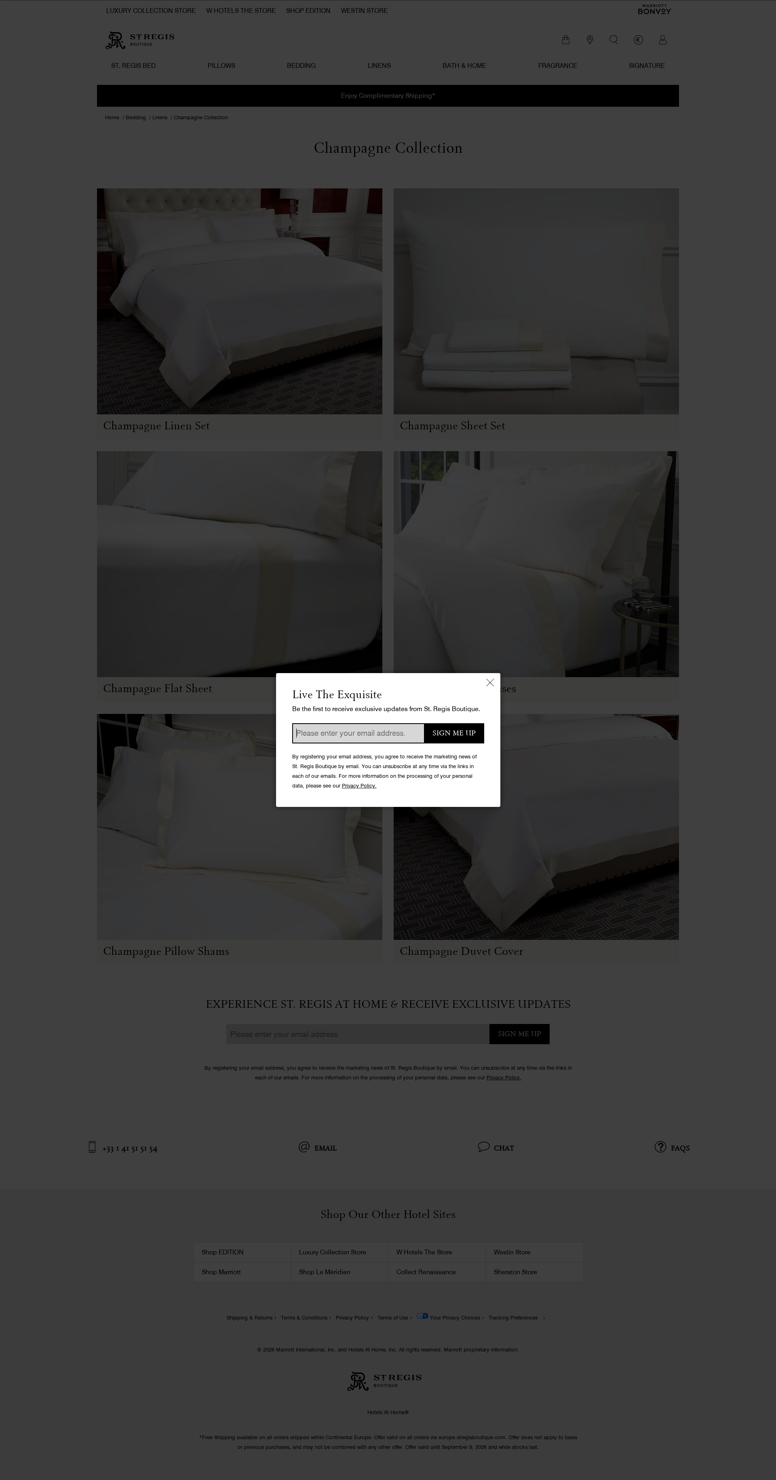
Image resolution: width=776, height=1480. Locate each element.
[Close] (490, 683)
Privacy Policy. (359, 786)
